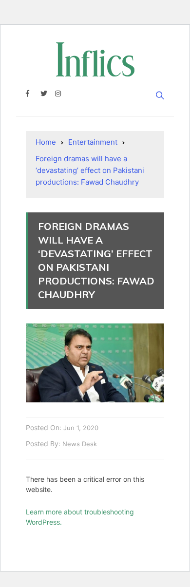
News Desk (79, 444)
